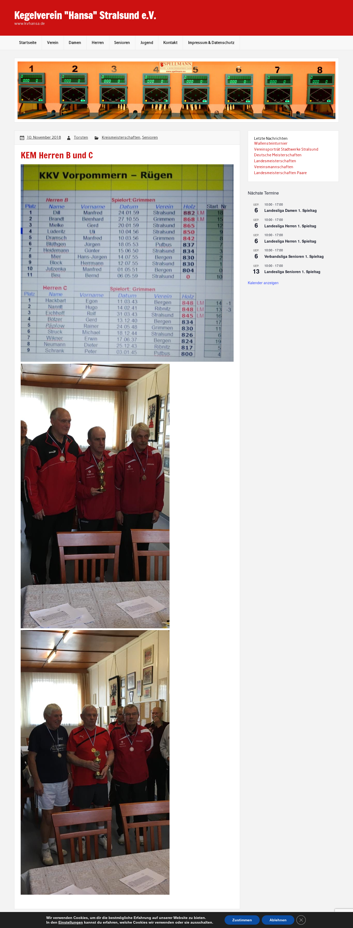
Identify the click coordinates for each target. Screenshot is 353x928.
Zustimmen (242, 920)
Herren (98, 42)
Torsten (81, 137)
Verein (52, 42)
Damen (75, 42)
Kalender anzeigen (263, 282)
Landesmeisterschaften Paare (280, 173)
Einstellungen (70, 922)
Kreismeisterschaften (121, 137)
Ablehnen (278, 920)
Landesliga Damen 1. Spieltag (290, 210)
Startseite (27, 42)
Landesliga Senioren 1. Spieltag (292, 271)
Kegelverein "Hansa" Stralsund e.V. (85, 15)
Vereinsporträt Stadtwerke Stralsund (286, 149)
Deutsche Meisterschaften (278, 155)
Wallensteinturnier (271, 143)
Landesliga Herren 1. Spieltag (290, 225)
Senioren (122, 42)
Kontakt (170, 42)
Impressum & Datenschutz (211, 42)
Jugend (147, 42)
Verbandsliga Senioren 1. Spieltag (294, 256)
